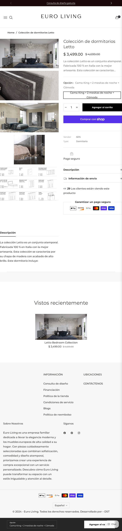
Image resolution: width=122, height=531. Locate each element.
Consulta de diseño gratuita (61, 3)
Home (10, 32)
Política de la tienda (56, 396)
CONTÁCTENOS (93, 383)
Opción (13, 523)
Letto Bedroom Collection (61, 342)
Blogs (47, 408)
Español (59, 505)
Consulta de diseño (55, 383)
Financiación (51, 389)
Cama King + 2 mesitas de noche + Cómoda (92, 95)
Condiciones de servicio (58, 402)
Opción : (91, 85)
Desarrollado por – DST (94, 511)
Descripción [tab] (8, 232)
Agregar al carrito (99, 524)
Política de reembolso (57, 414)
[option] (29, 53)
